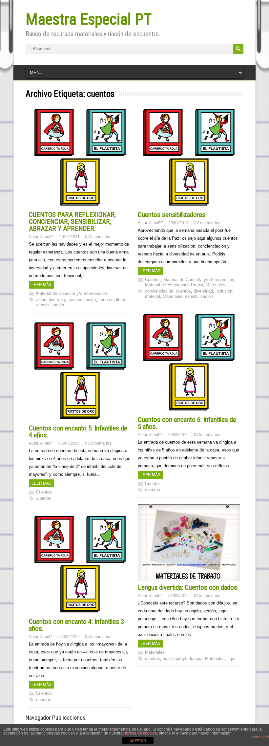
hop (166, 658)
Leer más (41, 284)
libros (121, 299)
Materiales (215, 284)
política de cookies (140, 733)
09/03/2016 (178, 434)
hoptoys (179, 658)
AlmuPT (47, 236)
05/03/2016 (69, 443)
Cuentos (153, 279)
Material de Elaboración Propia (174, 284)
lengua (196, 658)
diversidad (203, 291)
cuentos (106, 299)
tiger (231, 658)
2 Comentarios (207, 223)
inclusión (224, 291)
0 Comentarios (98, 236)
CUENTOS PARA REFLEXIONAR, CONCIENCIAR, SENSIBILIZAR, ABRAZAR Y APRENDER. (72, 221)
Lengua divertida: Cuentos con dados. (188, 587)
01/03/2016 (178, 595)
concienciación (82, 299)
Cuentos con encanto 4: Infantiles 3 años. (76, 625)
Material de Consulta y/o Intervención (71, 293)
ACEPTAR (138, 741)
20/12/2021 (69, 236)
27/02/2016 (69, 636)
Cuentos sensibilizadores (171, 215)
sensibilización (50, 304)
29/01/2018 (178, 223)
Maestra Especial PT (89, 19)
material (152, 296)
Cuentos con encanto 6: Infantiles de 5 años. (187, 423)
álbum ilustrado (50, 299)
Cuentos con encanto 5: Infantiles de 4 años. (78, 431)
